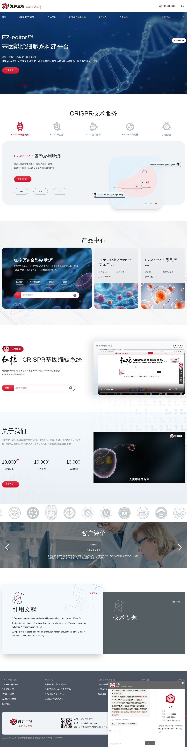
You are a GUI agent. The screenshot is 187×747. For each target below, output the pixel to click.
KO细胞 (19, 282)
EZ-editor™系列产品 (54, 694)
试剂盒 (148, 272)
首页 (4, 17)
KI (60, 191)
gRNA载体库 (151, 277)
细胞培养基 (168, 272)
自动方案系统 (104, 684)
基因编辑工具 (104, 694)
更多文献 (93, 593)
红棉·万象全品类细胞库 (55, 684)
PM (40, 191)
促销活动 (180, 40)
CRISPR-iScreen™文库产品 (58, 689)
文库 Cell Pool (104, 277)
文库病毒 (120, 272)
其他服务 (166, 134)
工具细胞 (50, 282)
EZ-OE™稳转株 (130, 134)
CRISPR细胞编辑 (20, 134)
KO (21, 191)
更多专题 (176, 601)
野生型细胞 (35, 282)
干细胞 (64, 282)
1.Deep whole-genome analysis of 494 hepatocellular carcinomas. (46, 618)
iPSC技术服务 (93, 134)
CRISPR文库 (56, 134)
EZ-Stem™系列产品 (54, 699)
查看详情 (22, 179)
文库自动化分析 (105, 689)
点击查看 (9, 68)
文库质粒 (102, 272)
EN (182, 6)
